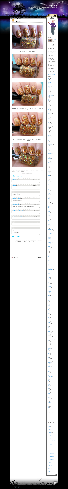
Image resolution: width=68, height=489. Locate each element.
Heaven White (49, 201)
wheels (48, 403)
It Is (50, 448)
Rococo (49, 344)
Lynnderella (49, 250)
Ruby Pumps (49, 345)
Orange (49, 312)
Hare (48, 198)
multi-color (49, 283)
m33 (48, 255)
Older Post (15, 257)
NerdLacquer (49, 291)
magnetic (49, 268)
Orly (48, 313)
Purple (48, 335)
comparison (49, 123)
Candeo (49, 109)
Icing (48, 216)
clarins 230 (49, 119)
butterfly (49, 108)
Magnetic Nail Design (50, 269)
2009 (49, 471)
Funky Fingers (49, 172)
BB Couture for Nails (50, 95)
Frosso (14, 222)
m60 (48, 259)
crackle (48, 131)
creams (48, 132)
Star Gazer (49, 372)
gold (48, 184)
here (25, 171)
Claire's (49, 117)
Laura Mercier (49, 238)
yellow (48, 406)
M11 (48, 251)
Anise (48, 83)
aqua (48, 87)
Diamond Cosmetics (50, 144)
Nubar (48, 301)
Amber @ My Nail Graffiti (18, 210)
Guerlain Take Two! (52, 456)
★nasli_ (14, 227)
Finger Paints (49, 162)
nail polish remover (50, 286)
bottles (48, 101)
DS (48, 150)
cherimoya (49, 114)
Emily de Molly (49, 153)
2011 (49, 468)
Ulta (48, 397)
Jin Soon (49, 225)
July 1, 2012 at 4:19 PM (36, 210)
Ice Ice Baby (49, 215)
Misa (48, 282)
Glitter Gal (49, 180)
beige (48, 96)
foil (48, 167)
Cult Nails (49, 136)
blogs (48, 99)
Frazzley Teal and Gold (52, 453)
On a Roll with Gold (52, 451)
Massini (49, 273)
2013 (49, 426)
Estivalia (14, 185)
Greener (49, 188)
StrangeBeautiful (50, 376)
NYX (48, 304)
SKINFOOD (49, 366)
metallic (49, 278)
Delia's (48, 141)
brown (48, 104)
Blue (48, 100)
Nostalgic (49, 300)
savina (48, 349)
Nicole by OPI (49, 296)
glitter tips (49, 181)
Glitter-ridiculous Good (52, 450)
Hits (48, 206)
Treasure (49, 393)
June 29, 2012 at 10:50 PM (36, 185)
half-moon (49, 193)
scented (49, 352)
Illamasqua (49, 219)
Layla (48, 241)
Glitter (48, 179)
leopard (49, 243)
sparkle (48, 370)
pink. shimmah (49, 327)
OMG (48, 309)
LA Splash (49, 234)
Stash (48, 375)
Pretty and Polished (50, 331)
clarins (48, 118)
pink (48, 326)
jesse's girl (49, 224)
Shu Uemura (49, 362)
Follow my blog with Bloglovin (51, 74)
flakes (48, 163)
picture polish (49, 323)
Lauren (55, 39)
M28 (48, 252)
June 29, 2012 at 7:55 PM (36, 179)
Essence (49, 154)
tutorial (48, 394)
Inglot (48, 220)
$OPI (48, 78)
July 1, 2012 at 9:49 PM (36, 216)
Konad (48, 228)
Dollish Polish (49, 148)
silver (48, 363)
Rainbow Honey (50, 336)
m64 (48, 261)
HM (48, 207)
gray (48, 185)
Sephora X (49, 354)
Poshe (48, 330)
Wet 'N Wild (49, 402)
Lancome (49, 237)
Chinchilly (51, 444)
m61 (48, 260)
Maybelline (49, 277)
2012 (48, 79)
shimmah (49, 358)
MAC (48, 265)
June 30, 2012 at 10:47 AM (36, 198)
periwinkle (49, 322)
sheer (48, 357)
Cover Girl (49, 130)
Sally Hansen (49, 348)
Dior (48, 145)
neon (48, 290)
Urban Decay (49, 398)
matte (48, 274)
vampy (48, 401)
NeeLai (14, 191)
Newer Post (39, 257)
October (50, 432)
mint (48, 281)
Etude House (49, 158)
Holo (48, 210)
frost (48, 170)
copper (48, 127)
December (50, 429)
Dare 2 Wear (49, 139)
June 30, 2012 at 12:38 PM (36, 204)
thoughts (49, 384)
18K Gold (51, 454)
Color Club (49, 122)
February (50, 465)
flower (48, 166)
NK (48, 299)
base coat (49, 92)
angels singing (49, 82)
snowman (49, 367)
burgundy (49, 105)
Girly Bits (49, 175)
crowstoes (49, 135)
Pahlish (49, 317)
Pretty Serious (49, 332)
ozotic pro (49, 314)
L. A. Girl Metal (50, 229)
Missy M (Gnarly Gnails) (18, 216)
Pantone (49, 318)
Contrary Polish (50, 126)
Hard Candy (49, 197)
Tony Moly (49, 389)
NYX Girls (49, 305)
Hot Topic (49, 212)
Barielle (49, 90)
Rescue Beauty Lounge (50, 339)
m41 (48, 256)
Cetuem (49, 110)
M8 (48, 264)
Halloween (49, 194)
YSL (48, 407)
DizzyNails (52, 5)
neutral (48, 292)
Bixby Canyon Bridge (21, 20)
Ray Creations (18, 487)
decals (48, 140)
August (50, 435)
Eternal (48, 157)
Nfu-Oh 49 (49, 295)
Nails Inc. (49, 287)
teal (48, 383)
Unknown (15, 179)
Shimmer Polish (50, 361)
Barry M (49, 91)
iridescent (49, 221)
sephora (49, 353)
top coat (49, 392)
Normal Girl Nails (16, 204)
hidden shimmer (50, 203)
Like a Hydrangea (52, 459)
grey (48, 189)
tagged (48, 379)
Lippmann (49, 246)
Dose (48, 149)
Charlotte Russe (50, 113)
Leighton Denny (50, 242)
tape (48, 380)
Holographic (49, 211)
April (50, 462)
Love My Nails (49, 247)
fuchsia (48, 171)
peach (48, 321)
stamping (49, 371)
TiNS (48, 385)
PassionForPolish (16, 198)
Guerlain (49, 190)
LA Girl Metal (49, 233)
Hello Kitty (49, 202)
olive (48, 308)
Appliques (49, 86)
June (50, 438)
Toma (48, 388)
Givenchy (49, 176)
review (48, 340)
